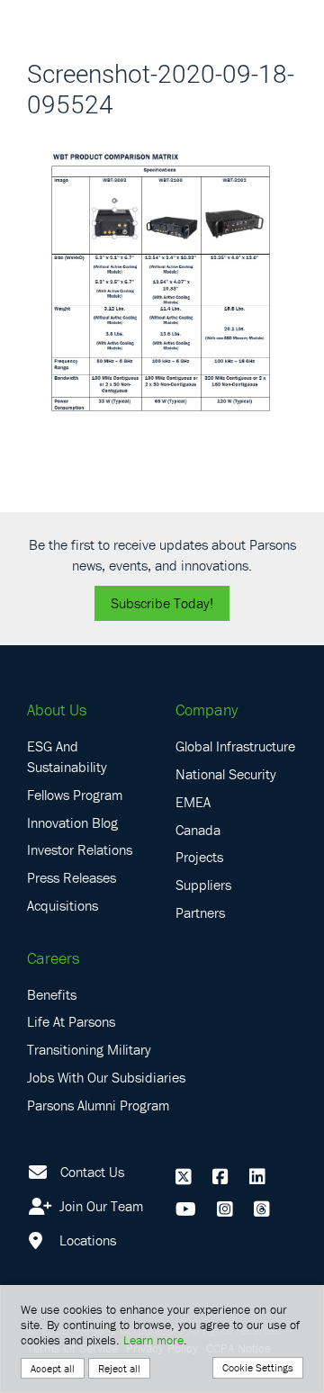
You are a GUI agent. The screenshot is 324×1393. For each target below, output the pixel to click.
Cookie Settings (257, 1367)
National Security (226, 774)
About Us (56, 709)
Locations (86, 1240)
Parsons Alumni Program (98, 1105)
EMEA (193, 802)
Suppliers (203, 885)
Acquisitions (62, 905)
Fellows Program (74, 795)
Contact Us (92, 1172)
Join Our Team (99, 1206)
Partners (200, 912)
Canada (198, 830)
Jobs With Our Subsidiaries (106, 1077)
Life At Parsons (71, 1021)
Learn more (153, 1340)
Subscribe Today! (162, 603)
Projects (199, 857)
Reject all (119, 1368)
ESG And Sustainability (67, 756)
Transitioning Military (89, 1049)
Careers (53, 958)
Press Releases (71, 877)
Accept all (53, 1368)
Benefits (51, 994)
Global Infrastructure (235, 746)
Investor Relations (79, 849)
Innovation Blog (72, 822)
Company (207, 709)
